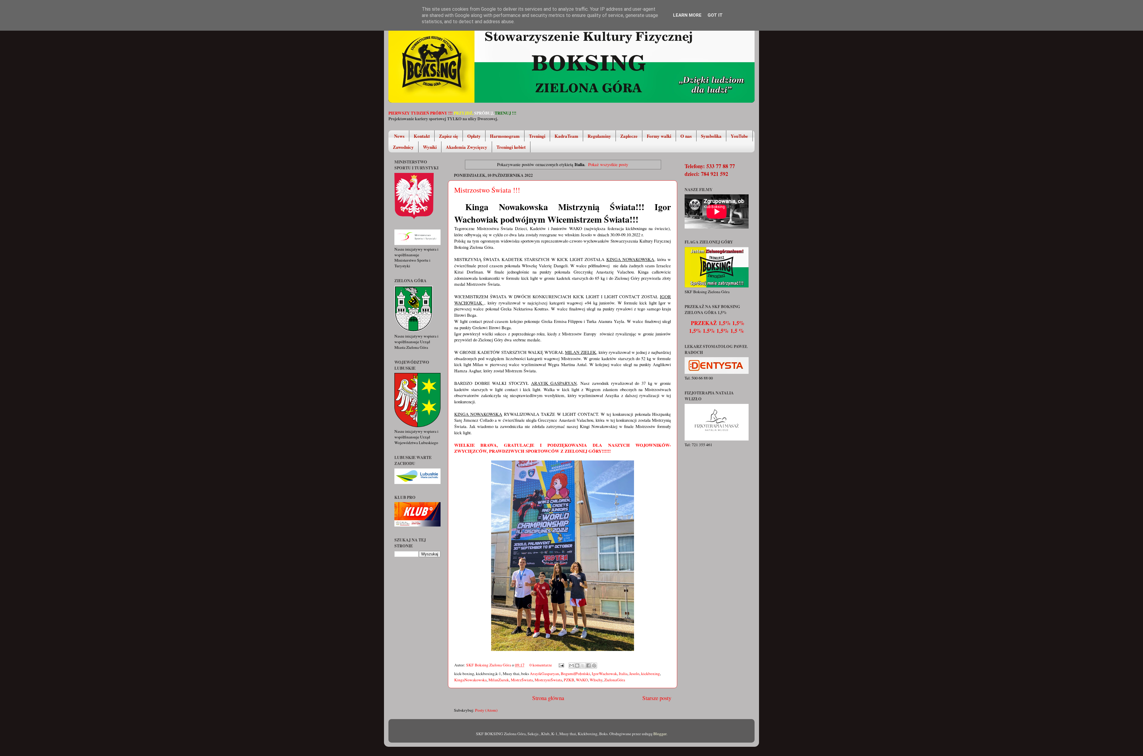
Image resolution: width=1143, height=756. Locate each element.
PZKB (569, 679)
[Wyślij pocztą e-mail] (571, 665)
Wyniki (430, 147)
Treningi (537, 136)
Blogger (659, 733)
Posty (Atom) (486, 710)
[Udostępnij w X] (583, 665)
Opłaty (474, 136)
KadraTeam (566, 136)
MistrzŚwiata (522, 679)
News (399, 136)
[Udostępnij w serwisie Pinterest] (594, 665)
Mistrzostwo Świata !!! (487, 190)
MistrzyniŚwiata (548, 679)
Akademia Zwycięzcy (466, 147)
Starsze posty (656, 698)
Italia (623, 673)
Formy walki (659, 136)
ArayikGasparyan (544, 673)
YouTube (739, 136)
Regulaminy (599, 136)
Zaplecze (629, 136)
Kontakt (422, 136)
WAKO (582, 679)
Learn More (687, 15)
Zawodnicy (403, 147)
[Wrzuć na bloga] (577, 665)
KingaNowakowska (470, 679)
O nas (686, 136)
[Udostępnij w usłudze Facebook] (588, 665)
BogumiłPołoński (575, 673)
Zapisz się (448, 136)
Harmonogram (505, 136)
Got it (715, 15)
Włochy (596, 679)
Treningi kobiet (511, 147)
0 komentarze (541, 665)
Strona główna (548, 698)
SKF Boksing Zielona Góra (489, 665)
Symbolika (711, 136)
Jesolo (634, 673)
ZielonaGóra (614, 679)
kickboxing (650, 673)
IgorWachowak (604, 673)
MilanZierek (498, 679)
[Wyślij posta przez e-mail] (561, 665)
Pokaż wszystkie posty (608, 164)
